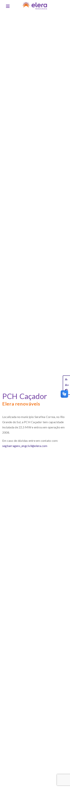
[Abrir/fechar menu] (7, 6)
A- (66, 379)
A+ (67, 385)
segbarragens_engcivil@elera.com (24, 446)
